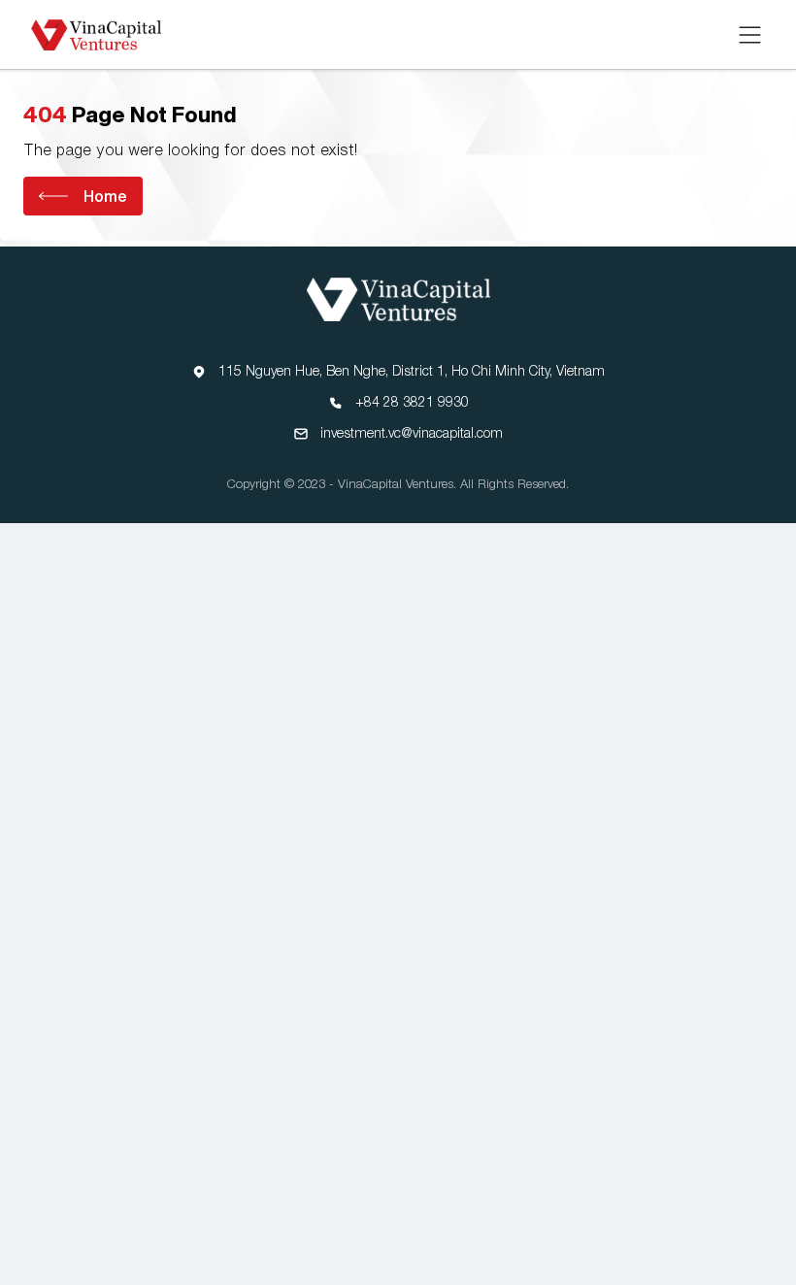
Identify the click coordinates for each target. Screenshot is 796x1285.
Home (105, 196)
